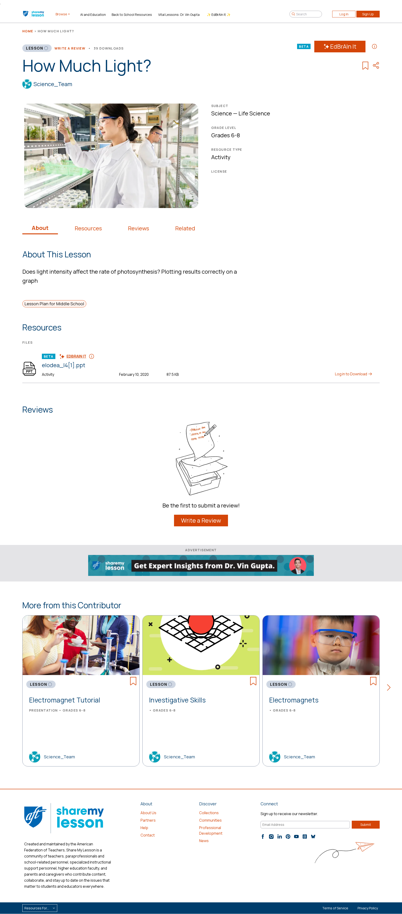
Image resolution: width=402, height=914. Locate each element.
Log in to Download (351, 373)
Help (144, 827)
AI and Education (93, 14)
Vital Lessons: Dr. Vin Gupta (179, 14)
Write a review (70, 48)
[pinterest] (288, 836)
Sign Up (368, 14)
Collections (209, 812)
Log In (343, 14)
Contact (148, 835)
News (204, 840)
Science (221, 113)
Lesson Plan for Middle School (54, 303)
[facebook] (263, 836)
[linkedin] (279, 836)
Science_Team (53, 84)
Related (185, 228)
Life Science (254, 113)
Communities (210, 820)
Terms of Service (335, 908)
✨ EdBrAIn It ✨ (219, 14)
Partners (148, 820)
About (40, 228)
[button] (390, 688)
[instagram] (271, 836)
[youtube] (296, 836)
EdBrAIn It (343, 46)
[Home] (33, 14)
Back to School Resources (132, 14)
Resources (88, 228)
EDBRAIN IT (76, 356)
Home (27, 31)
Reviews (138, 228)
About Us (148, 812)
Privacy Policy (368, 908)
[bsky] (313, 836)
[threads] (304, 836)
